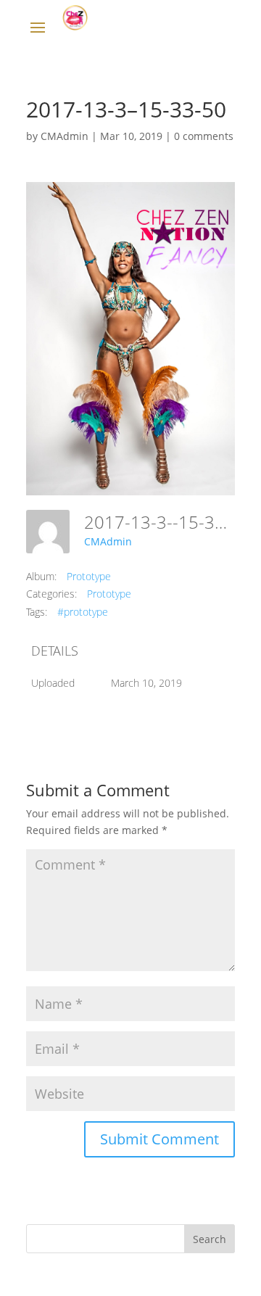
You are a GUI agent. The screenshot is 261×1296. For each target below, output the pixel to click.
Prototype (89, 576)
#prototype (82, 612)
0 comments (203, 136)
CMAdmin (64, 136)
